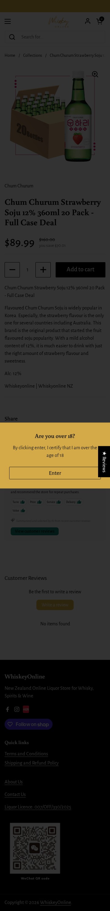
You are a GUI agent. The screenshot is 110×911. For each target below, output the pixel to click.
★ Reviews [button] (104, 461)
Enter (55, 473)
